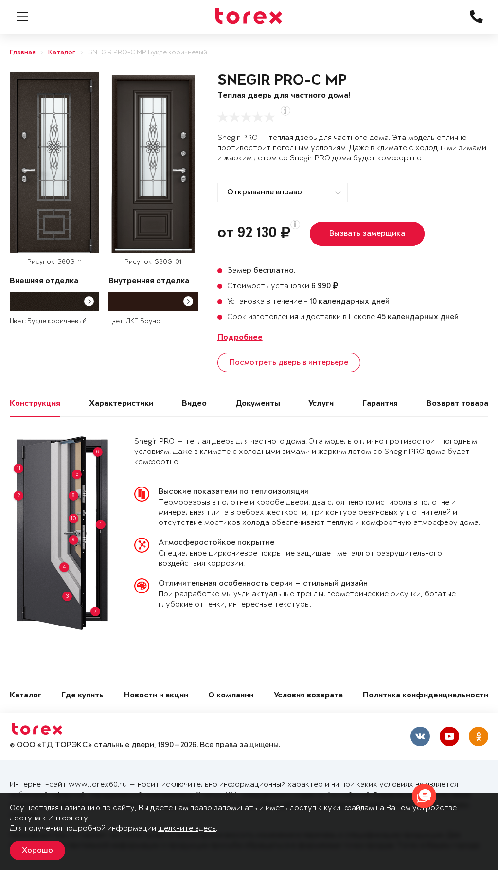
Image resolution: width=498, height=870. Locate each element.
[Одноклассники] (478, 736)
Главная (23, 52)
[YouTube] (449, 736)
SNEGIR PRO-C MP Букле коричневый (147, 52)
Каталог (61, 52)
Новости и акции (156, 696)
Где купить (82, 696)
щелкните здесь (187, 828)
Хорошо (37, 850)
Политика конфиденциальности (425, 696)
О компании (230, 696)
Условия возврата (308, 696)
